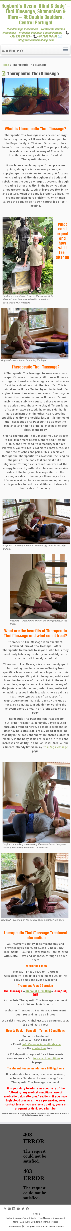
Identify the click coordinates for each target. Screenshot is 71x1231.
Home (5, 64)
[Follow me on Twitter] (18, 50)
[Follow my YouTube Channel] (15, 50)
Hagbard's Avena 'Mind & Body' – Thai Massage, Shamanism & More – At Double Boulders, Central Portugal (35, 14)
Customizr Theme (53, 1226)
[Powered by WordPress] (22, 1225)
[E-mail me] (7, 50)
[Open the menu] (65, 50)
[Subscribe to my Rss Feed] (4, 50)
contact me (39, 1048)
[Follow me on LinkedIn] (11, 50)
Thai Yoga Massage (55, 747)
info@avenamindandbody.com (41, 1044)
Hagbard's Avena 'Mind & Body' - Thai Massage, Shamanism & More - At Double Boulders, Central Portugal (35, 1220)
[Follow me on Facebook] (22, 50)
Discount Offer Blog (38, 991)
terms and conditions (46, 1058)
